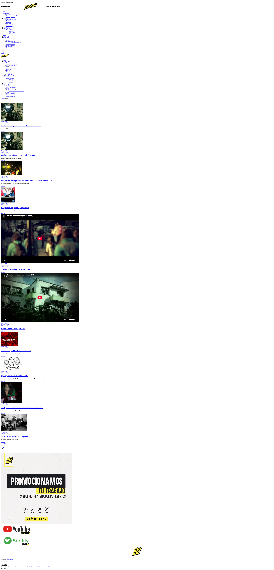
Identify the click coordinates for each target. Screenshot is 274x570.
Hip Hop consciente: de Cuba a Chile (14, 376)
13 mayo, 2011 (4, 371)
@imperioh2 (10, 559)
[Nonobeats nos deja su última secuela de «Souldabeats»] (12, 120)
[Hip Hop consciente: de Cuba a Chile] (11, 370)
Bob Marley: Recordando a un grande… (15, 436)
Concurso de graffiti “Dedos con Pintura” (16, 351)
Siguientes (4, 443)
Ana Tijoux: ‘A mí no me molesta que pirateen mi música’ (22, 408)
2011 (4, 98)
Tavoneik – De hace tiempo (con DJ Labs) (16, 269)
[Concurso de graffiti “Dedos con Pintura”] (9, 345)
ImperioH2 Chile (4, 122)
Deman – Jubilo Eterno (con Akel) (13, 329)
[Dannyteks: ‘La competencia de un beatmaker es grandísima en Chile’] (11, 175)
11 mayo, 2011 (4, 403)
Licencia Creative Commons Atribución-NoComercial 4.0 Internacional (39, 567)
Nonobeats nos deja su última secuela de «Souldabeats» (21, 126)
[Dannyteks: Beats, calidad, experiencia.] (8, 202)
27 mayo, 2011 (4, 121)
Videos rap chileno (5, 265)
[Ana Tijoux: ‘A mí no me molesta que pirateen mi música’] (11, 402)
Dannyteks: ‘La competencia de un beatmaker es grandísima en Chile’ (26, 181)
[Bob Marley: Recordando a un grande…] (14, 431)
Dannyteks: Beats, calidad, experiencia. (15, 208)
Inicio (2, 98)
